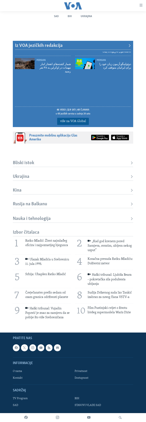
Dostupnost (81, 378)
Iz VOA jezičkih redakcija (39, 45)
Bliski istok (23, 163)
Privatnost (81, 371)
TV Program (20, 398)
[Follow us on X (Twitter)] (24, 347)
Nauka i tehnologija (32, 218)
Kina (17, 190)
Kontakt (17, 378)
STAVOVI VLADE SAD (88, 405)
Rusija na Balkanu (30, 204)
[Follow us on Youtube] (41, 347)
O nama (17, 371)
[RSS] (49, 347)
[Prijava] (57, 347)
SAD (56, 16)
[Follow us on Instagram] (32, 347)
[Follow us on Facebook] (16, 347)
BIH (77, 398)
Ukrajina (86, 16)
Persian (101, 56)
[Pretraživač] (120, 417)
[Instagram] (57, 417)
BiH (70, 16)
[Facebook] (26, 417)
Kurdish (41, 56)
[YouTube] (88, 417)
